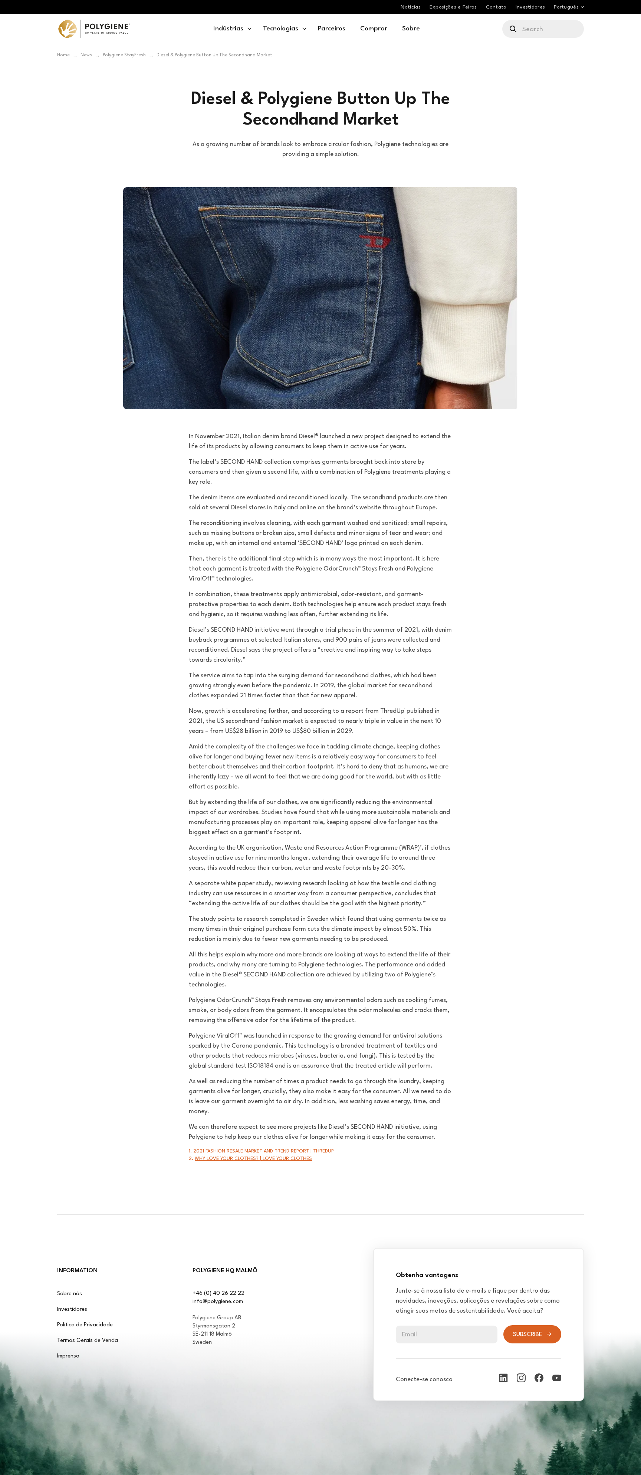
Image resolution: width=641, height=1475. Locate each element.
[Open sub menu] (249, 29)
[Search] (513, 29)
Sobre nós (69, 1294)
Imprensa (68, 1356)
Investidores (72, 1309)
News (86, 55)
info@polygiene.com (218, 1301)
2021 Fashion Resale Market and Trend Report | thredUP (263, 1151)
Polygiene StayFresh (124, 55)
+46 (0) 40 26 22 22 (218, 1293)
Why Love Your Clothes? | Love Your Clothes (253, 1158)
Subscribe (527, 1334)
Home (63, 55)
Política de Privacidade (85, 1325)
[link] (94, 29)
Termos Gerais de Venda (87, 1340)
